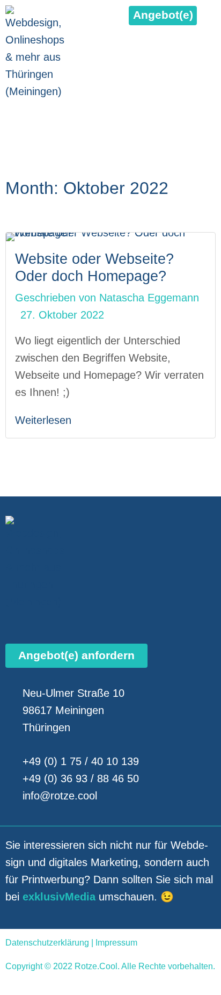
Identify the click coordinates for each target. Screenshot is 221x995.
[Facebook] (12, 116)
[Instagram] (35, 116)
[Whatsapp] (59, 116)
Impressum (116, 942)
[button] (163, 15)
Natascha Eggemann (149, 298)
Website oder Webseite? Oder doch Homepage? (94, 267)
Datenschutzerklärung (47, 942)
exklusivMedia (59, 897)
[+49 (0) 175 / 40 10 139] (208, 116)
